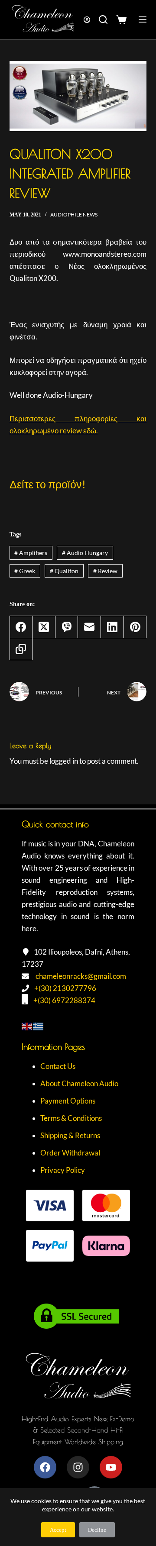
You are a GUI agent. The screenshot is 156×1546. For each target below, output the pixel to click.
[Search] (103, 19)
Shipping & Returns (70, 1135)
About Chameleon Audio (79, 1083)
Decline (97, 1530)
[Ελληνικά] (38, 1025)
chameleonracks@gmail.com (81, 976)
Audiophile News (74, 214)
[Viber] (66, 627)
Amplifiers (30, 552)
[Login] (87, 19)
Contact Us (57, 1066)
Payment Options (67, 1100)
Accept (58, 1530)
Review (105, 571)
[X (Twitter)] (43, 627)
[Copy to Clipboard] (21, 649)
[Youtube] (111, 1467)
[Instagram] (78, 1467)
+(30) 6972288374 (64, 1000)
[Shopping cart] (123, 19)
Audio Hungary (85, 552)
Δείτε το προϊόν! (48, 484)
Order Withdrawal (70, 1152)
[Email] (89, 627)
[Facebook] (21, 627)
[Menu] (142, 19)
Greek (24, 571)
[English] (27, 1025)
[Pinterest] (135, 627)
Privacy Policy (62, 1170)
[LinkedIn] (112, 627)
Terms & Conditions (71, 1118)
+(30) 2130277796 (65, 988)
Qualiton (64, 571)
